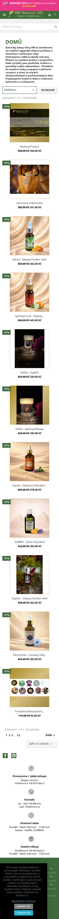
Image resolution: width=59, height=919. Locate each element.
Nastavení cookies (23, 901)
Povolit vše (23, 913)
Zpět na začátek (41, 744)
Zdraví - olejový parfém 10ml (29, 259)
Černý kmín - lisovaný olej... (29, 655)
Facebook (5, 755)
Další (51, 735)
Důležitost (19, 90)
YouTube (13, 755)
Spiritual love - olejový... (29, 316)
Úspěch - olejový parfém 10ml (29, 598)
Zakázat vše (23, 906)
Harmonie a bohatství (29, 203)
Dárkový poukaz (29, 146)
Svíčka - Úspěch (29, 372)
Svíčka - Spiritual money (29, 429)
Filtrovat (48, 90)
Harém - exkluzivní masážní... (29, 485)
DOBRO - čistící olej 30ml (30, 542)
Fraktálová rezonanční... (29, 711)
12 (18, 735)
